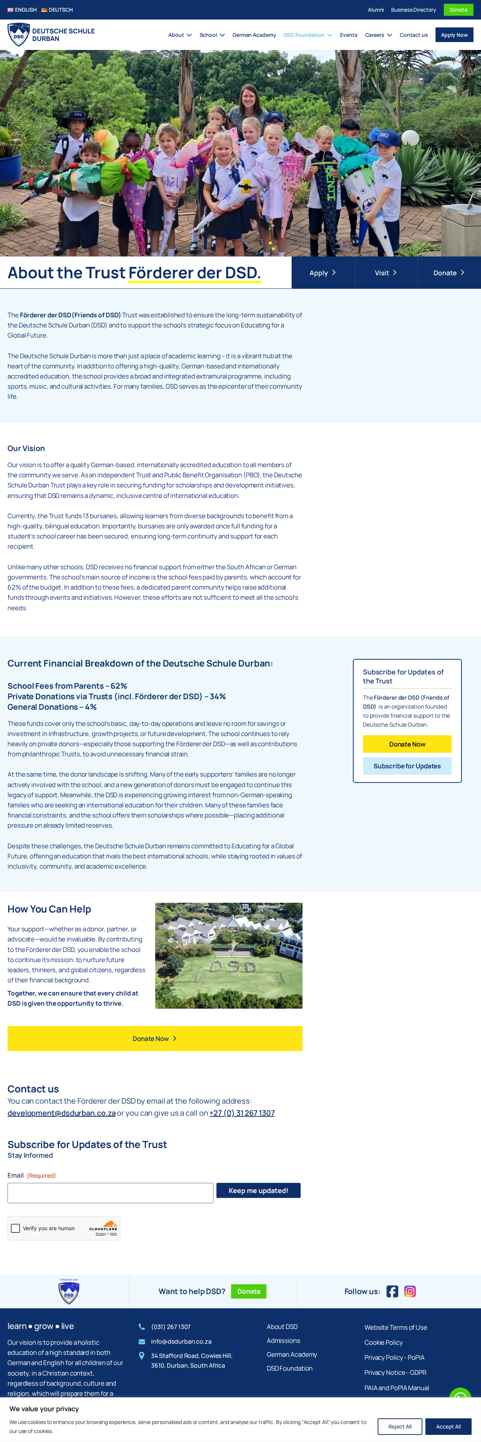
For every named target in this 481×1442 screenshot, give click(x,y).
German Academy (254, 34)
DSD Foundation (290, 1368)
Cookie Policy (384, 1342)
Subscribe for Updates (407, 766)
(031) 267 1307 (171, 1327)
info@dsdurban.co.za (181, 1341)
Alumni (376, 9)
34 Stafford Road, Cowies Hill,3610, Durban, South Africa (192, 1360)
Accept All (448, 1426)
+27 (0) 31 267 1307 (241, 1113)
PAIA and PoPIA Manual (397, 1387)
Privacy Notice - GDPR (396, 1372)
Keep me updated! (258, 1190)
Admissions (283, 1340)
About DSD (282, 1326)
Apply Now (454, 34)
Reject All (400, 1426)
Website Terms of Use (396, 1327)
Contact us (414, 34)
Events (348, 34)
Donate (458, 9)
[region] (240, 1419)
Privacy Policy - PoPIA (395, 1357)
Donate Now (407, 744)
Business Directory (413, 9)
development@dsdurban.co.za (61, 1113)
